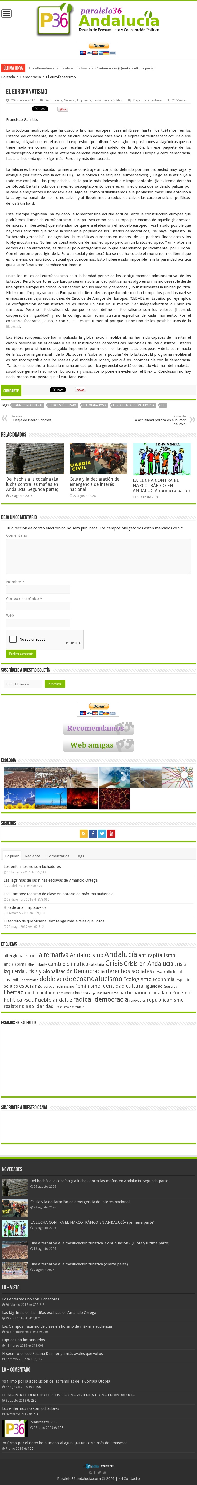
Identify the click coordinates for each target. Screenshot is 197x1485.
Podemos (182, 992)
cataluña (96, 964)
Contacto (131, 1478)
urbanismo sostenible (69, 1007)
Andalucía (120, 954)
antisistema (15, 964)
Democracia (30, 77)
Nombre (15, 582)
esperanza (31, 986)
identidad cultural (123, 986)
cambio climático (68, 964)
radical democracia (100, 999)
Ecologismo (137, 979)
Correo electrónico (24, 598)
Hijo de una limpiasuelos (25, 907)
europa (49, 986)
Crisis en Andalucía (148, 963)
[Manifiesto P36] (15, 1428)
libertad (14, 992)
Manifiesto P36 (43, 1422)
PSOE (28, 1000)
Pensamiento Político (108, 100)
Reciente (32, 856)
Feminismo (87, 986)
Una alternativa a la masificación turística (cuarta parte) (71, 68)
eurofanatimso (94, 405)
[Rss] (84, 834)
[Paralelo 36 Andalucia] (98, 19)
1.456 (37, 1387)
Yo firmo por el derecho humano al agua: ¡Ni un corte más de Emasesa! (64, 1443)
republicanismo (165, 1000)
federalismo (64, 986)
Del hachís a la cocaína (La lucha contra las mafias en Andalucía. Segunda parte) (32, 484)
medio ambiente (42, 992)
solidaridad (41, 1006)
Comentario (16, 535)
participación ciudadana (145, 992)
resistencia (16, 1006)
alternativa (54, 955)
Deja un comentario (147, 100)
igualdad (154, 986)
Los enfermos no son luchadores (32, 866)
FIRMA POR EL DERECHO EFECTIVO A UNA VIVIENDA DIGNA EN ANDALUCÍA (68, 1395)
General (69, 100)
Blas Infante (37, 964)
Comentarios (58, 856)
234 (35, 1414)
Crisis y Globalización (49, 972)
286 (33, 1400)
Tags (80, 856)
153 (60, 1428)
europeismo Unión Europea (133, 405)
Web (10, 615)
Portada (8, 77)
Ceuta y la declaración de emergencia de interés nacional (94, 484)
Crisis (114, 963)
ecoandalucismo (97, 979)
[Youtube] (111, 834)
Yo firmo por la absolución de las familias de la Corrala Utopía (56, 1381)
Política (13, 999)
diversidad (31, 980)
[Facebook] (93, 834)
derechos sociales (129, 971)
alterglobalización (21, 955)
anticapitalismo (156, 955)
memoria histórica (74, 993)
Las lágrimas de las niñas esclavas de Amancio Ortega (51, 880)
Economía (163, 979)
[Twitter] (102, 834)
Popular (12, 856)
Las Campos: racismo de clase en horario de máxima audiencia (58, 894)
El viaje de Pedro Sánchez (31, 418)
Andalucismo (86, 955)
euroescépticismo (63, 405)
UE (163, 405)
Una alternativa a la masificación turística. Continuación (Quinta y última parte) (99, 1243)
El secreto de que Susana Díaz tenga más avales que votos (54, 921)
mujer (92, 993)
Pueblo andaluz (53, 1000)
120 (30, 1448)
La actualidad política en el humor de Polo (159, 420)
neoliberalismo (107, 993)
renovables (137, 1000)
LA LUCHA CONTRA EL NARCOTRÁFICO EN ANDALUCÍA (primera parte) (161, 485)
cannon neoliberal (28, 405)
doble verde (56, 979)
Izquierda (84, 100)
